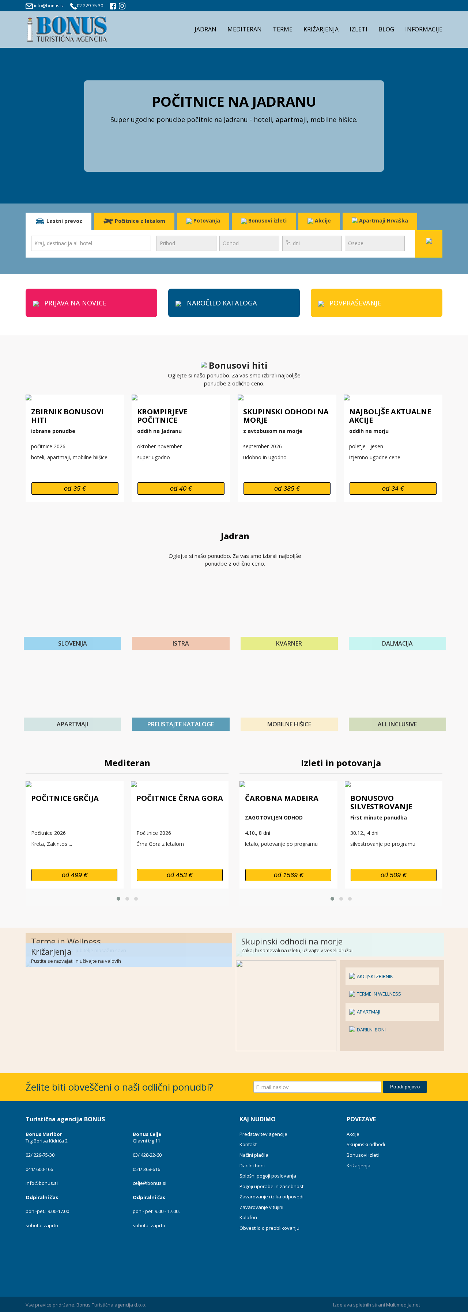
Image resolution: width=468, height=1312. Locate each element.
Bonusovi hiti (237, 365)
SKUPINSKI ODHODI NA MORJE (286, 416)
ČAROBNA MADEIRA (281, 798)
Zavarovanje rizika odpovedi (271, 1196)
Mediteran (127, 763)
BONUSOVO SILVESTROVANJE (381, 802)
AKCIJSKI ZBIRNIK (374, 976)
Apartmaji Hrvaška (383, 220)
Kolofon (248, 1217)
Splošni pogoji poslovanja (267, 1175)
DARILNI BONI (371, 1029)
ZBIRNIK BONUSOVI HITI (67, 416)
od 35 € (75, 488)
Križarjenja (358, 1165)
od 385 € (287, 488)
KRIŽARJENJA (321, 29)
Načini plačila (253, 1155)
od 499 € (74, 875)
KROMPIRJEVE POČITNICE (162, 416)
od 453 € (179, 875)
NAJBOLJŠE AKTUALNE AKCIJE (390, 416)
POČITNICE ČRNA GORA (179, 798)
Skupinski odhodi (366, 1144)
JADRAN (205, 29)
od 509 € (393, 875)
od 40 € (181, 488)
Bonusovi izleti (267, 220)
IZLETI (358, 29)
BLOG (386, 29)
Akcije (322, 220)
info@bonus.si (49, 6)
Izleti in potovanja (341, 763)
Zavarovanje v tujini (261, 1207)
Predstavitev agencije (263, 1134)
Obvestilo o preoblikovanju (269, 1228)
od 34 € (393, 488)
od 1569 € (288, 875)
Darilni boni (252, 1165)
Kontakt (248, 1144)
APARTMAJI (368, 1011)
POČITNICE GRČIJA (65, 798)
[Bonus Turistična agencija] (113, 7)
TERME (282, 29)
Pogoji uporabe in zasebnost (271, 1186)
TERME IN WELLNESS (378, 993)
